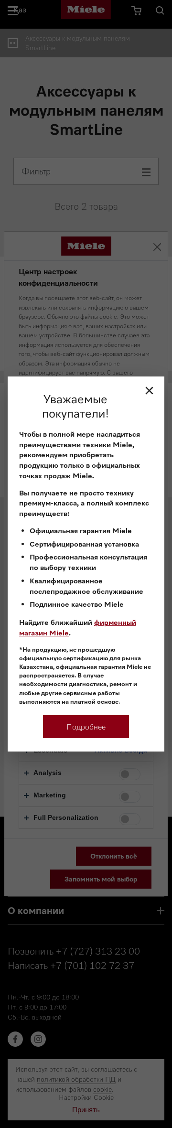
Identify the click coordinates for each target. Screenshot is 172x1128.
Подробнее (86, 726)
